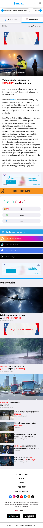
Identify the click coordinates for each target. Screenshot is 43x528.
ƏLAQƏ (21, 478)
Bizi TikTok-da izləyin (12, 245)
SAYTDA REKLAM (21, 474)
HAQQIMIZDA (21, 487)
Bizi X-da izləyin (10, 257)
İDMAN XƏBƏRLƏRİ (21, 191)
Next (40, 10)
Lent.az (13, 99)
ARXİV (21, 483)
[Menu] (3, 3)
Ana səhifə (31, 26)
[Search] (40, 3)
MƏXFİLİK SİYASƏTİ (21, 491)
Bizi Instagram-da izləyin (13, 239)
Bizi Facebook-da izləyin (13, 251)
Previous (2, 10)
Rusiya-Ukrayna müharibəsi (15, 10)
